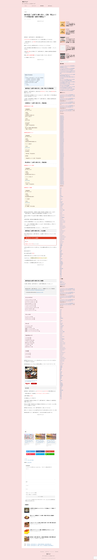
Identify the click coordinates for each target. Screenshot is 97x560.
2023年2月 (62, 129)
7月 (60, 194)
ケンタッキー (62, 214)
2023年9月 (62, 120)
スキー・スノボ (62, 342)
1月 (60, 189)
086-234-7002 (27, 180)
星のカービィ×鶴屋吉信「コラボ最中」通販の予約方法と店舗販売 (42, 515)
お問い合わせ (50, 5)
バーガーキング (62, 230)
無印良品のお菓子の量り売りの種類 (31, 82)
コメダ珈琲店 (62, 217)
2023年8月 (62, 121)
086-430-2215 (27, 202)
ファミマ (61, 233)
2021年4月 (62, 148)
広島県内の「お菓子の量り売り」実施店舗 (33, 78)
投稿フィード (62, 282)
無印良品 (61, 263)
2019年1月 (62, 180)
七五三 (61, 244)
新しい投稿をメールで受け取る (32, 494)
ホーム (26, 5)
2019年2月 (62, 179)
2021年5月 (62, 147)
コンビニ (61, 218)
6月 (60, 314)
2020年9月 (62, 157)
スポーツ (61, 224)
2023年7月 (62, 123)
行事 (61, 272)
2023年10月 (62, 119)
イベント (61, 211)
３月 (61, 398)
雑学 (61, 273)
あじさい (61, 201)
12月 (61, 309)
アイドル (61, 208)
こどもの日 (62, 203)
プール (61, 234)
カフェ (61, 212)
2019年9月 (62, 170)
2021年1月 (62, 152)
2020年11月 (62, 154)
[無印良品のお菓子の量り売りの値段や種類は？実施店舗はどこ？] (29, 436)
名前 (27, 481)
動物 (61, 247)
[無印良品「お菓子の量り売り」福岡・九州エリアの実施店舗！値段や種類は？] (51, 436)
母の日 (61, 261)
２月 (61, 275)
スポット (61, 223)
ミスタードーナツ (63, 236)
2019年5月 (62, 175)
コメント (27, 468)
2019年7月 (62, 173)
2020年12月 (62, 153)
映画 (61, 256)
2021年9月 (62, 142)
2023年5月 (62, 125)
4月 (60, 190)
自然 (61, 392)
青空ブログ (25, 1)
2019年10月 (62, 169)
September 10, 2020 (39, 292)
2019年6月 (62, 174)
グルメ (26, 458)
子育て (61, 250)
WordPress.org (62, 284)
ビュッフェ (62, 353)
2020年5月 (62, 162)
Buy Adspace (42, 551)
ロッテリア (62, 241)
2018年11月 (62, 182)
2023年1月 (62, 130)
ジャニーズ (62, 219)
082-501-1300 (27, 147)
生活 (61, 387)
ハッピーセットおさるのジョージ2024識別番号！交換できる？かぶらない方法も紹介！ (70, 32)
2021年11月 (62, 140)
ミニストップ (62, 359)
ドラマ (61, 229)
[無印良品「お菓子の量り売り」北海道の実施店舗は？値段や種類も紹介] (40, 436)
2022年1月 (62, 137)
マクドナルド (62, 235)
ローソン (61, 364)
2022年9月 (62, 132)
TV (60, 200)
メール (27, 485)
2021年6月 (62, 146)
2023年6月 (62, 124)
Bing (61, 195)
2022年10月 (62, 131)
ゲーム (61, 337)
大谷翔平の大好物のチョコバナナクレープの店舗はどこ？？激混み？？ (43, 508)
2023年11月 (62, 118)
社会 (61, 267)
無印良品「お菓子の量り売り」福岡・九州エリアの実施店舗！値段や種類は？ (40, 545)
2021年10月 (62, 141)
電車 (61, 274)
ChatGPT (61, 196)
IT (60, 197)
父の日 (61, 264)
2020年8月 (62, 158)
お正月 (61, 202)
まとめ (27, 83)
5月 (60, 191)
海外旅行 (61, 262)
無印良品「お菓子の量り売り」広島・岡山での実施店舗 (34, 77)
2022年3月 (62, 135)
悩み (61, 252)
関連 (27, 84)
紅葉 (61, 269)
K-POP (61, 320)
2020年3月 (62, 164)
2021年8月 (62, 143)
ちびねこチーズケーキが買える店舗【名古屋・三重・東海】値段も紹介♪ (43, 522)
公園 (61, 246)
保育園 (61, 245)
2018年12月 (62, 181)
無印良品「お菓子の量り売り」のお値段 (32, 81)
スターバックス (62, 222)
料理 (61, 255)
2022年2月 (62, 136)
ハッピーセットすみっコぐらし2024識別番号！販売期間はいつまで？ (70, 24)
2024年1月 (62, 115)
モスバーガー (62, 239)
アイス (61, 207)
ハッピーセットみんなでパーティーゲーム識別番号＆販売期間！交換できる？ (70, 49)
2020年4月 (62, 163)
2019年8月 (62, 171)
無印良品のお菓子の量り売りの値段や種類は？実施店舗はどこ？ (29, 441)
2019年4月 (62, 176)
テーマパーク (62, 228)
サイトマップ (34, 5)
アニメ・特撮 (62, 331)
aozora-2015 (29, 462)
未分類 (61, 258)
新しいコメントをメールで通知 (32, 492)
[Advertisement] (40, 29)
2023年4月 (62, 126)
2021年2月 (62, 151)
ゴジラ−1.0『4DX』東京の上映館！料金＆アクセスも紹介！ (70, 56)
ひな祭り (61, 205)
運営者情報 (42, 5)
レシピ (61, 240)
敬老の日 (61, 253)
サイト (27, 489)
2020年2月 (62, 165)
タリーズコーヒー (63, 348)
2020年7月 (62, 159)
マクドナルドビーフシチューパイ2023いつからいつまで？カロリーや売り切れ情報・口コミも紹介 (70, 40)
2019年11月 (62, 168)
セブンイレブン (62, 225)
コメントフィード (63, 283)
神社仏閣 (61, 268)
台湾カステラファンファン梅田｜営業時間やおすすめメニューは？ (42, 529)
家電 (61, 251)
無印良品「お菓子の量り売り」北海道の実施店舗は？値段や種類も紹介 (40, 441)
